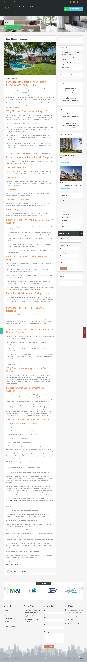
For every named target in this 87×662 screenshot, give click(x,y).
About (6, 613)
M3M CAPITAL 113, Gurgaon (68, 155)
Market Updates (65, 214)
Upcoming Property (32, 7)
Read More (62, 159)
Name (46, 610)
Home (9, 7)
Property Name (64, 238)
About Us (15, 7)
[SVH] (34, 590)
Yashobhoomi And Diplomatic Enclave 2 (71, 60)
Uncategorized (65, 226)
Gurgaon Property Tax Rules (68, 67)
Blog (17, 78)
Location (62, 260)
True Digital (80, 658)
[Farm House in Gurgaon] (30, 58)
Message (46, 632)
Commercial (64, 206)
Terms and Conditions (10, 626)
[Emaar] (71, 590)
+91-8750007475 (71, 619)
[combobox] (71, 248)
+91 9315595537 (71, 102)
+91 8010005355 (71, 92)
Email (45, 617)
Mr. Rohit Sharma (70, 88)
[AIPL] (52, 590)
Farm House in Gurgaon (14, 564)
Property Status (64, 245)
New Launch (65, 217)
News (50, 7)
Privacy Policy (8, 624)
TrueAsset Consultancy (12, 500)
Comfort (64, 203)
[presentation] (5, 588)
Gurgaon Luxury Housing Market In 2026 (71, 57)
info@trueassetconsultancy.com (71, 90)
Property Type (63, 253)
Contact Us (84, 333)
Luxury (63, 209)
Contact (55, 7)
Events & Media (43, 7)
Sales (63, 223)
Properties (22, 7)
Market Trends (65, 211)
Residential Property (66, 220)
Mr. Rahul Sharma (70, 98)
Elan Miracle (63, 183)
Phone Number (48, 624)
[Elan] (15, 590)
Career (61, 7)
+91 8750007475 (76, 9)
